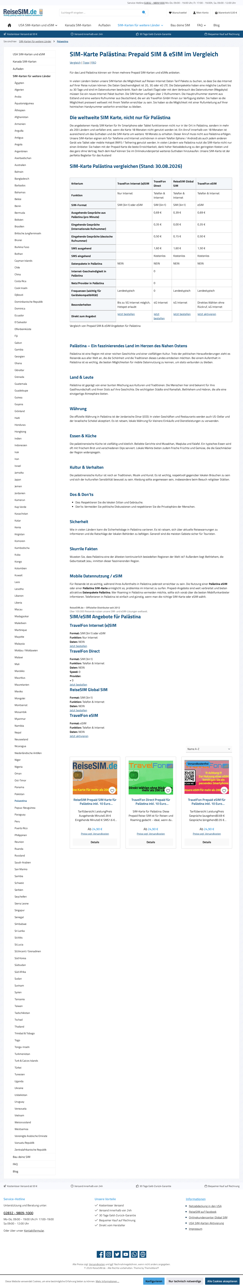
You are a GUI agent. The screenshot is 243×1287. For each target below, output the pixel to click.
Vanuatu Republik (24, 1143)
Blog (15, 1171)
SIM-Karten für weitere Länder (32, 76)
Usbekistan (21, 1095)
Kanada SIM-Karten (24, 61)
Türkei (18, 1068)
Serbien (19, 890)
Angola (18, 144)
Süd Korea (20, 958)
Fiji (16, 336)
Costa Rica (20, 281)
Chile (17, 267)
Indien (18, 438)
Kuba (17, 555)
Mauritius (20, 678)
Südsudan (20, 965)
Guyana (19, 404)
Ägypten (19, 83)
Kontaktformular (34, 1230)
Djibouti (19, 295)
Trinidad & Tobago (25, 1033)
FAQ (15, 1164)
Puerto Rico (21, 828)
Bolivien (19, 220)
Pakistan (19, 794)
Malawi (19, 657)
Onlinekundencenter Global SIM (208, 1217)
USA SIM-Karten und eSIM (29, 54)
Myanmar (20, 719)
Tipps (86, 62)
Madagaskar (22, 616)
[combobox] (99, 12)
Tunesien (20, 1074)
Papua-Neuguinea (25, 808)
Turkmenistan (22, 1054)
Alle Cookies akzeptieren (222, 1281)
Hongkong (20, 431)
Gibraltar (19, 370)
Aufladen (18, 69)
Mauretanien (22, 685)
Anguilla (19, 131)
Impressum (195, 1229)
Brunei (18, 240)
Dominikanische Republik (29, 302)
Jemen (18, 486)
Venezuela (21, 1109)
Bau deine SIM (21, 1157)
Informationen (196, 1199)
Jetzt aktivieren (206, 314)
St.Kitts (19, 937)
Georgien (20, 356)
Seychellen (21, 896)
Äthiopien (20, 110)
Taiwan (19, 1006)
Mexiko (19, 691)
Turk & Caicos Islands (26, 1061)
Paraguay (20, 814)
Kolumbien (21, 568)
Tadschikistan (22, 1013)
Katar (18, 520)
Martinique (21, 630)
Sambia (19, 876)
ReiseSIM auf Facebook (202, 1212)
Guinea (18, 397)
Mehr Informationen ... (107, 1281)
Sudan (18, 979)
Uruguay (19, 1102)
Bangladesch (22, 179)
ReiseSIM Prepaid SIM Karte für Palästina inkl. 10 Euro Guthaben (95, 802)
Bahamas (20, 192)
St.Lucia (19, 944)
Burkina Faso (22, 247)
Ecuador (19, 315)
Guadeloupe (21, 390)
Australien (20, 165)
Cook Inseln (21, 288)
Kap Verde (20, 507)
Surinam (19, 985)
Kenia (18, 527)
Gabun (18, 343)
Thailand (19, 1026)
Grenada (19, 377)
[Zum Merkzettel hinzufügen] (112, 790)
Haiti (17, 418)
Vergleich (75, 62)
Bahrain (19, 172)
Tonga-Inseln (22, 1047)
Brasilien (19, 226)
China (18, 274)
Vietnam (19, 1115)
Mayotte (19, 637)
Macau (18, 609)
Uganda (19, 1081)
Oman (18, 773)
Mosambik (21, 712)
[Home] (9, 25)
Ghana (18, 363)
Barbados (20, 185)
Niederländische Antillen (28, 753)
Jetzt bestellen (126, 314)
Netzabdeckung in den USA (205, 1206)
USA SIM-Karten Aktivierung (206, 1223)
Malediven (20, 623)
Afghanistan (21, 117)
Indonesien (21, 445)
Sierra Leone (22, 903)
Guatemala (21, 384)
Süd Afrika (20, 972)
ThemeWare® (151, 1268)
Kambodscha (22, 548)
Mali (17, 664)
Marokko (20, 671)
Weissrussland (23, 1122)
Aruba (18, 96)
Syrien (18, 992)
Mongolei (20, 698)
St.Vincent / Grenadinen (28, 951)
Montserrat (21, 705)
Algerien (19, 90)
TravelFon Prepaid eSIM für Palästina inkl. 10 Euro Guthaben (207, 802)
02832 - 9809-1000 (18, 1213)
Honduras (20, 425)
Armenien (20, 124)
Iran (17, 459)
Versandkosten (97, 1264)
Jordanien (20, 493)
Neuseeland (21, 739)
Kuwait (18, 575)
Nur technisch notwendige (185, 1281)
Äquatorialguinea (24, 103)
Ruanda (19, 849)
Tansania (20, 999)
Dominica (20, 308)
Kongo (18, 561)
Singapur (20, 910)
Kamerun (20, 500)
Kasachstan (21, 514)
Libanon (19, 596)
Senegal (19, 917)
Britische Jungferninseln (28, 233)
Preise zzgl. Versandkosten (95, 834)
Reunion (19, 842)
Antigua (19, 138)
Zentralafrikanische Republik (30, 1150)
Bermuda (20, 213)
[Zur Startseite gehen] (23, 12)
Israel (18, 466)
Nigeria (19, 767)
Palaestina (21, 801)
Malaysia (20, 644)
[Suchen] (144, 12)
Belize (18, 199)
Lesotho (19, 589)
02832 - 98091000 (154, 3)
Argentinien (21, 151)
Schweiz (19, 883)
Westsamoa (21, 1129)
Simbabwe (21, 924)
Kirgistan (20, 534)
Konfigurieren (154, 1281)
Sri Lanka (20, 931)
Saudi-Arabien (23, 862)
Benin (18, 206)
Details (95, 842)
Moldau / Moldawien (26, 650)
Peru (17, 821)
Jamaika (19, 473)
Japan (18, 479)
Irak (17, 452)
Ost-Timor (20, 780)
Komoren (20, 541)
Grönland (20, 411)
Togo (17, 1040)
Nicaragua (20, 746)
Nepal (18, 732)
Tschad (19, 1020)
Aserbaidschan (23, 158)
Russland (20, 855)
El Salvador (21, 322)
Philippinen (21, 835)
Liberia (18, 603)
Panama (19, 787)
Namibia (19, 726)
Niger (18, 760)
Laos (17, 582)
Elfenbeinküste (23, 329)
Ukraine (19, 1088)
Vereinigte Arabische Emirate (31, 1136)
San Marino (21, 869)
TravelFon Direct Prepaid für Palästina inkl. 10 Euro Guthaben (150, 802)
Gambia (19, 349)
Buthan (19, 254)
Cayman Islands (23, 261)
